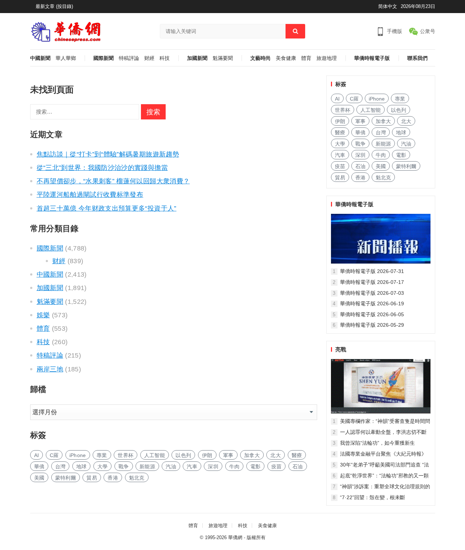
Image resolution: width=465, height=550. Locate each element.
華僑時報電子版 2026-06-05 (372, 314)
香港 (113, 478)
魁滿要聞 (223, 58)
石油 (297, 466)
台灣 (60, 466)
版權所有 (256, 537)
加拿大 (252, 455)
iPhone (77, 455)
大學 (102, 466)
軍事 (228, 455)
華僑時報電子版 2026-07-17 (372, 282)
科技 (164, 58)
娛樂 (43, 315)
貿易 (91, 478)
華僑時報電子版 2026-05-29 (372, 325)
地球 (81, 466)
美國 (39, 478)
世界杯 (125, 455)
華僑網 (235, 537)
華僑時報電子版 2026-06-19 (372, 303)
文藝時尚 (260, 58)
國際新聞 (103, 58)
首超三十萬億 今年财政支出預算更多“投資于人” (107, 208)
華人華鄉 (66, 58)
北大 (275, 455)
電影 (255, 466)
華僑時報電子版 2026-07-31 (372, 271)
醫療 (297, 455)
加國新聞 (197, 58)
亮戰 (340, 349)
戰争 (123, 466)
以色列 (183, 455)
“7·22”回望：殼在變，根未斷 (372, 497)
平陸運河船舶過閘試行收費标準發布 (90, 194)
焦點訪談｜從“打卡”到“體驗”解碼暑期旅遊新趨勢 (108, 154)
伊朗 (207, 455)
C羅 (54, 455)
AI (36, 455)
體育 (306, 58)
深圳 (213, 466)
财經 (149, 58)
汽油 (171, 466)
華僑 (39, 466)
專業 (102, 455)
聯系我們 (417, 58)
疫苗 (276, 466)
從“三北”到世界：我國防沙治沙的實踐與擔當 (102, 167)
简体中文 (387, 6)
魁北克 (137, 478)
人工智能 (154, 455)
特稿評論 (129, 58)
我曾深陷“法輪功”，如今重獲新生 (377, 443)
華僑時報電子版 (372, 58)
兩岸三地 (50, 369)
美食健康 (286, 58)
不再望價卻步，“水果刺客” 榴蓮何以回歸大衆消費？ (113, 181)
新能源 (147, 466)
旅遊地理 (326, 58)
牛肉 (234, 466)
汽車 (192, 466)
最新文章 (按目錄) (54, 6)
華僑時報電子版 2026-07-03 (372, 293)
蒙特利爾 (65, 478)
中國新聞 (40, 58)
